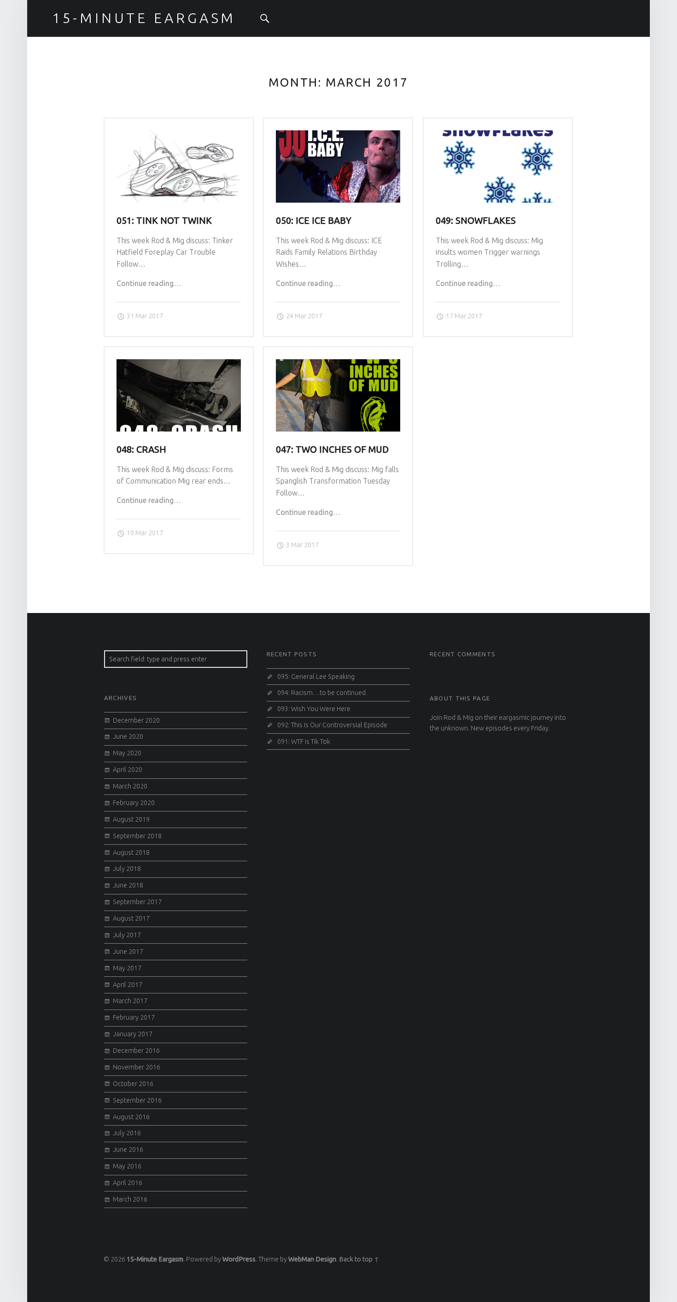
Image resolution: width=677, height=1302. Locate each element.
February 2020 (134, 802)
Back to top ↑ (359, 1259)
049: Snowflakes (476, 221)
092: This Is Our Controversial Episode (332, 725)
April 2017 (127, 984)
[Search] (265, 18)
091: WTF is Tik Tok (303, 741)
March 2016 (130, 1199)
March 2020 (130, 786)
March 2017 (130, 1000)
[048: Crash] (179, 365)
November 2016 (136, 1067)
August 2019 (131, 819)
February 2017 (134, 1017)
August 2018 (131, 852)
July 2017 (127, 935)
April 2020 (127, 769)
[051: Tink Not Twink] (179, 136)
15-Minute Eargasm (155, 1259)
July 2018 (127, 868)
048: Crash (141, 449)
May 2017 (127, 968)
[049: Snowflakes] (498, 136)
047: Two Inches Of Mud (332, 449)
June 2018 (128, 885)
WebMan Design (312, 1259)
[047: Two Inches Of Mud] (338, 365)
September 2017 (137, 901)
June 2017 (128, 951)
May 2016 (127, 1166)
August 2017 (131, 918)
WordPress (239, 1259)
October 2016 (133, 1083)
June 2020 (128, 736)
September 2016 (137, 1100)
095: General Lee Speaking (316, 676)
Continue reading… (149, 283)
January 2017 (132, 1034)
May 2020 (127, 753)
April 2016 (127, 1182)
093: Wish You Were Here (313, 708)
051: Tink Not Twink (164, 221)
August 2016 (131, 1117)
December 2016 (136, 1050)
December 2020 (136, 720)
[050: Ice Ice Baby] (338, 136)
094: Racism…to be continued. (322, 692)
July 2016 (127, 1133)
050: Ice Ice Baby (313, 221)
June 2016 (128, 1149)
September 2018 (137, 836)
